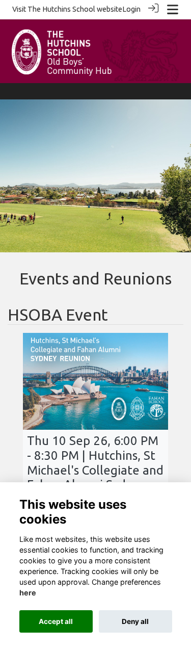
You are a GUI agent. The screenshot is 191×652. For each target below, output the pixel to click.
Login (131, 9)
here (27, 592)
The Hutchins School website (75, 9)
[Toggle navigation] (173, 9)
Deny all (135, 621)
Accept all (56, 621)
